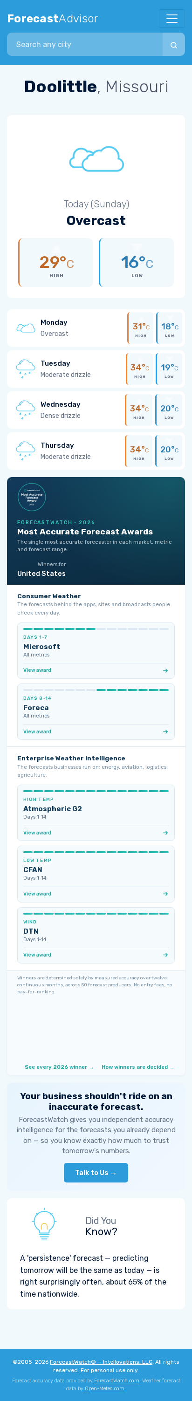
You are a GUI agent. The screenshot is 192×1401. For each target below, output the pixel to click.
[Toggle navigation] (172, 18)
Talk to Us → (96, 1173)
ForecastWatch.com (116, 1381)
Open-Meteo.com (104, 1389)
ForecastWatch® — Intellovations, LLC (101, 1362)
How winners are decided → (138, 1067)
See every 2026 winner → (59, 1067)
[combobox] (85, 44)
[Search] (174, 44)
